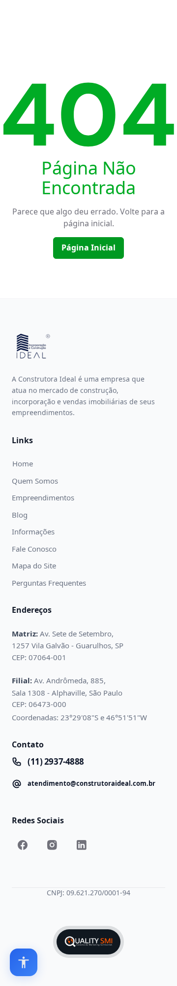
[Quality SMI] (88, 942)
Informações (33, 531)
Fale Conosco (34, 549)
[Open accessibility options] (23, 962)
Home (22, 463)
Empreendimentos (43, 497)
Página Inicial (88, 247)
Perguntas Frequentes (49, 583)
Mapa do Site (34, 565)
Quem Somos (35, 481)
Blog (20, 515)
